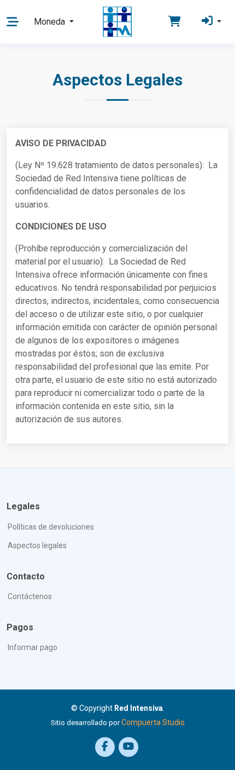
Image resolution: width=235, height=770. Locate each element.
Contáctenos (30, 596)
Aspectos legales (37, 545)
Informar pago (32, 647)
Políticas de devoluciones (51, 527)
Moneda (50, 21)
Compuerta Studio (153, 722)
